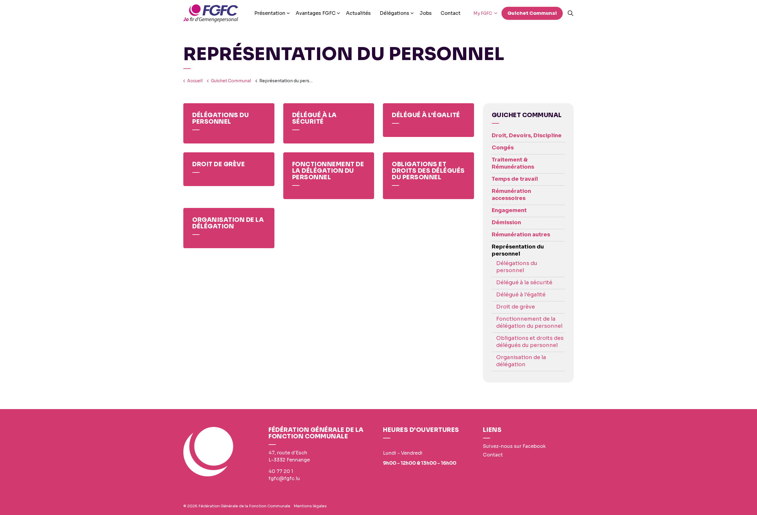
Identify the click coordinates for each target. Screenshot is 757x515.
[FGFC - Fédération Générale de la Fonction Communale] (210, 13)
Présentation (269, 13)
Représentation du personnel (518, 250)
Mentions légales (310, 505)
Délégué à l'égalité (521, 294)
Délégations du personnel (516, 267)
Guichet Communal (532, 13)
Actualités (358, 13)
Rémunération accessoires (511, 194)
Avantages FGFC (316, 13)
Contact (450, 13)
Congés (503, 147)
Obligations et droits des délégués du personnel (530, 341)
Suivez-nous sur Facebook (514, 446)
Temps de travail (515, 179)
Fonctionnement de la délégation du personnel (529, 322)
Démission (506, 222)
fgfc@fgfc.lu (284, 478)
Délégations (394, 13)
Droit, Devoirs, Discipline (527, 135)
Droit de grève (515, 306)
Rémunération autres (521, 234)
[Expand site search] (570, 13)
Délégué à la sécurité (524, 282)
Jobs (426, 13)
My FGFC (483, 13)
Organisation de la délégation (521, 361)
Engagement (509, 210)
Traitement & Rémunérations (513, 163)
